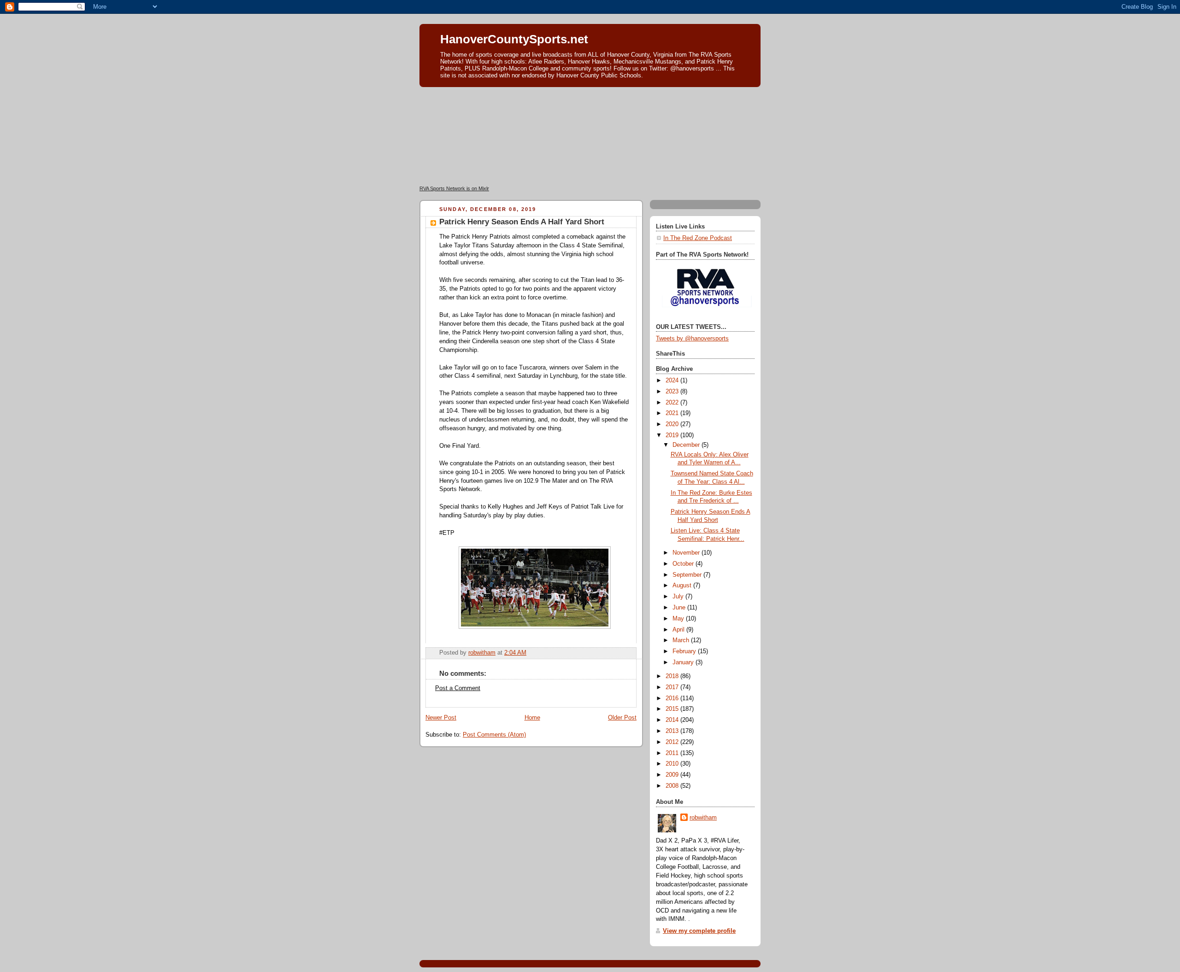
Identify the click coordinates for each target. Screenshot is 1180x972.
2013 (673, 731)
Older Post (622, 717)
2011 (673, 753)
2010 (673, 764)
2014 (673, 720)
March (682, 640)
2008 (673, 786)
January (684, 662)
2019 (673, 435)
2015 (673, 709)
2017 (673, 687)
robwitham (703, 817)
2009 (673, 775)
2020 (673, 424)
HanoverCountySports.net (514, 39)
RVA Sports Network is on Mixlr (454, 188)
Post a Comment (457, 688)
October (684, 564)
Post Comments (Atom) (494, 735)
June (680, 607)
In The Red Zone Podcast (697, 238)
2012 (673, 742)
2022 (673, 402)
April (679, 630)
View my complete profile (699, 931)
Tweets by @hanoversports (692, 338)
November (687, 553)
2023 (673, 391)
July (679, 596)
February (685, 651)
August (683, 585)
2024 (673, 380)
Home (532, 717)
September (688, 575)
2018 (673, 676)
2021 (673, 413)
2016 (673, 698)
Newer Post (440, 717)
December (687, 445)
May (679, 618)
